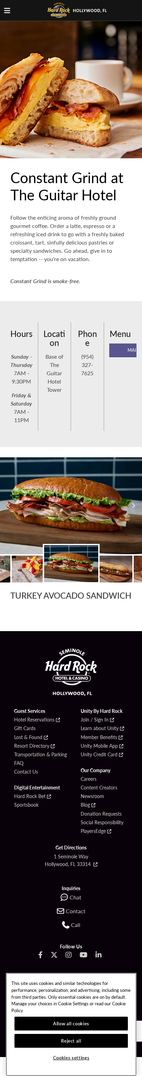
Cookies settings (71, 1057)
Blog (85, 805)
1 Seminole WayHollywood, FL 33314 (68, 860)
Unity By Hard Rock (101, 711)
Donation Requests (101, 814)
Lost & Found (28, 737)
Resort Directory (31, 746)
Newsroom (92, 796)
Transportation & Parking (40, 754)
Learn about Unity (100, 728)
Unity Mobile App (99, 746)
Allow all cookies (71, 1023)
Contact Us (26, 772)
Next (133, 505)
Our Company (95, 770)
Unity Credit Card (99, 754)
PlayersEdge (93, 831)
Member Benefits (99, 737)
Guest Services (29, 711)
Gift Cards (25, 728)
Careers (89, 779)
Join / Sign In (95, 720)
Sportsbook (26, 805)
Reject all (71, 1040)
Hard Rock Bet (29, 796)
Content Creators (99, 788)
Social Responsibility (102, 822)
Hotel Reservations (34, 720)
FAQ (18, 763)
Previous (8, 505)
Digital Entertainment (37, 788)
